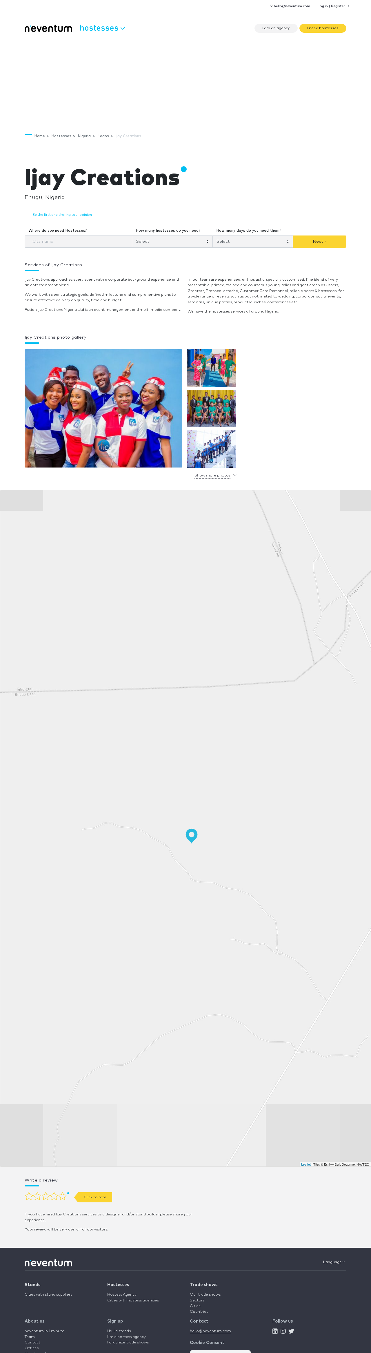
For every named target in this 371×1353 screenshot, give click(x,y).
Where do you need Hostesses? (57, 231)
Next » (320, 241)
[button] (103, 410)
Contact (32, 1342)
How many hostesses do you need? (168, 231)
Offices (32, 1348)
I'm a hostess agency (126, 1337)
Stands (32, 1285)
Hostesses (118, 1285)
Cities (195, 1306)
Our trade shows (205, 1295)
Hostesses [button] (100, 27)
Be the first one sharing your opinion (62, 214)
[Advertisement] (185, 79)
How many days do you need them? (248, 231)
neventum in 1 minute (44, 1331)
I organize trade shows (128, 1342)
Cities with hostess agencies (133, 1300)
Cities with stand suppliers (48, 1295)
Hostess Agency (122, 1295)
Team (30, 1337)
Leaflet (306, 1164)
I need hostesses (323, 28)
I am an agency (276, 28)
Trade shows (203, 1285)
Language (333, 1262)
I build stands (119, 1331)
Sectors (197, 1300)
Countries (199, 1312)
